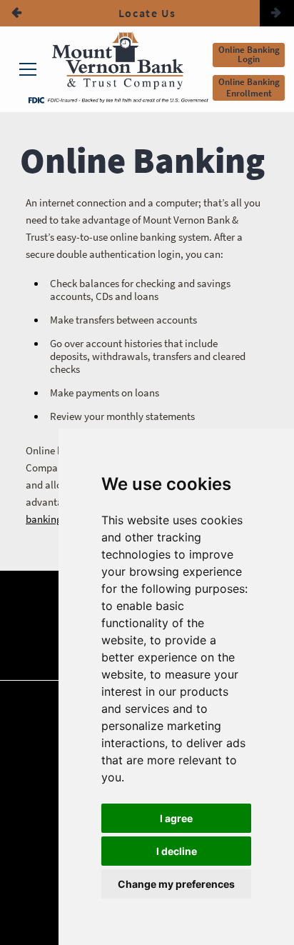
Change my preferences (176, 884)
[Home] (117, 62)
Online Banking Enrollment (249, 87)
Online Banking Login (249, 54)
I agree (176, 818)
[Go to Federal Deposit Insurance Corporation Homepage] (118, 99)
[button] (17, 13)
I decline (176, 851)
